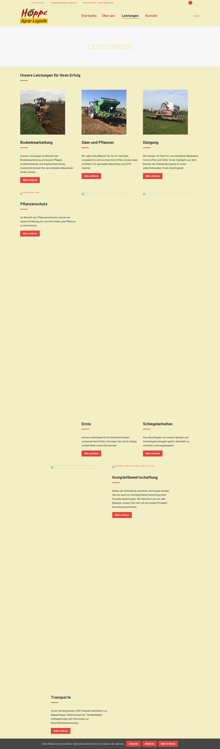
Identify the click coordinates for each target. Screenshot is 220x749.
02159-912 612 (37, 3)
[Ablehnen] (216, 743)
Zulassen (133, 744)
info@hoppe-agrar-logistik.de (63, 3)
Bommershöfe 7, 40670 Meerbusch (98, 3)
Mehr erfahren (168, 744)
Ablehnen (149, 744)
